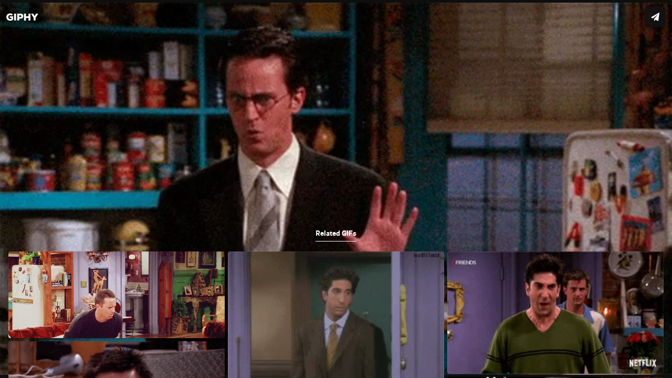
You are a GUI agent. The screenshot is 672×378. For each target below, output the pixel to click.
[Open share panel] (655, 16)
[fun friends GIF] (336, 189)
